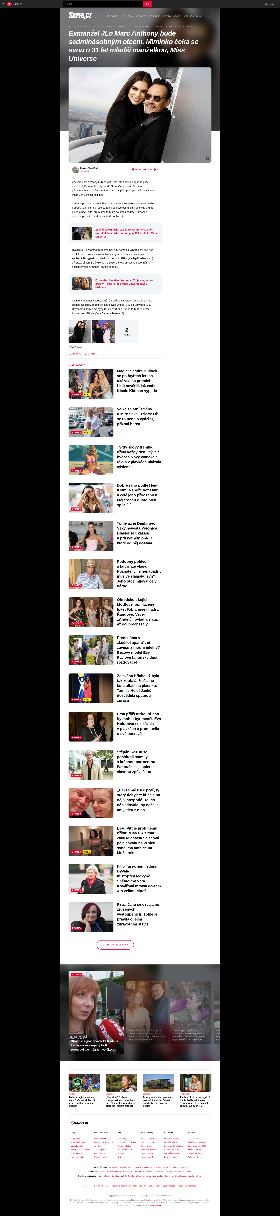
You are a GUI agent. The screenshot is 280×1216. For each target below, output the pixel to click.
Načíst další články (115, 945)
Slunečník (138, 1172)
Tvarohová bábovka (149, 1150)
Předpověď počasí (125, 1167)
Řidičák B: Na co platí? (196, 1150)
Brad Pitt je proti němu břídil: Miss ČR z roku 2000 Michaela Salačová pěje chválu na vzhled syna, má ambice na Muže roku (138, 840)
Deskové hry (158, 1176)
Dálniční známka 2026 (196, 1142)
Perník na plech (147, 1157)
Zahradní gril (179, 1172)
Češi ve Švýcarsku (171, 1150)
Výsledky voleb (77, 1146)
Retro (167, 16)
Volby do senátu (77, 1153)
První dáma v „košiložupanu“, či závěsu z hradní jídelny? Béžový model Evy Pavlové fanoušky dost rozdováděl (138, 650)
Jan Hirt (97, 1146)
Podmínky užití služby (137, 1186)
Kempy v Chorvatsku (172, 1139)
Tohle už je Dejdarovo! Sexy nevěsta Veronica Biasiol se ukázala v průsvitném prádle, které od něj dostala (137, 533)
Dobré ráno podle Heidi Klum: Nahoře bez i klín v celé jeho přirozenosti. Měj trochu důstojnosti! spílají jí (138, 495)
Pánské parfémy (194, 1176)
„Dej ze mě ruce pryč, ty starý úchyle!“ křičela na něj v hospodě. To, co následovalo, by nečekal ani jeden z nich (138, 800)
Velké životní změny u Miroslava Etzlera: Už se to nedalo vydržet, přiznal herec (137, 416)
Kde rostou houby (141, 1167)
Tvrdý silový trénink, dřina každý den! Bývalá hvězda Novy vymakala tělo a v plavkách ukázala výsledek (139, 457)
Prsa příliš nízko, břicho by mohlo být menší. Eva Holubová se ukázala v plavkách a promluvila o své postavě (139, 724)
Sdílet (149, 169)
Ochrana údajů (154, 1186)
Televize (154, 16)
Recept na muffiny (148, 1142)
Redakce (105, 1186)
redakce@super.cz (157, 1205)
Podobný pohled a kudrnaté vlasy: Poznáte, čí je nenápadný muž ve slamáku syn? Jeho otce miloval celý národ (139, 573)
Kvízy (177, 16)
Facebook (86, 1186)
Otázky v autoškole (195, 1153)
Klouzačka (147, 1172)
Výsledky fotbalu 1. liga (127, 1142)
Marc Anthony (76, 347)
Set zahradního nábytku (162, 1172)
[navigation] (3, 4)
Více (206, 16)
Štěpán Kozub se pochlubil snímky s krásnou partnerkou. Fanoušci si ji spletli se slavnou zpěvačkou (137, 762)
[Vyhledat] (147, 4)
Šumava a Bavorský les (173, 1146)
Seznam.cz (270, 4)
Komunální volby (77, 1157)
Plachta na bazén (114, 1172)
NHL (119, 1157)
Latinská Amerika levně (173, 1153)
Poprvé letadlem (170, 1142)
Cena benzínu (155, 1167)
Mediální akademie (119, 1186)
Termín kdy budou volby (80, 1150)
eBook (138, 169)
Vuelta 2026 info (100, 1139)
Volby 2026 (75, 1139)
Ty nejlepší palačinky (149, 1139)
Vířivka (188, 1172)
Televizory (169, 1176)
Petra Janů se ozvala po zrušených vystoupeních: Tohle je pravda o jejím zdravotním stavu (138, 914)
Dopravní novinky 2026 (197, 1146)
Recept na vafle (147, 1153)
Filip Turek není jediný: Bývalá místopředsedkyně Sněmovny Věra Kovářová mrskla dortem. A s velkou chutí (139, 878)
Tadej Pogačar (100, 1150)
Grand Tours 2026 (101, 1157)
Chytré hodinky (180, 1176)
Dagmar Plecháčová (89, 168)
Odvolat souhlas (169, 1186)
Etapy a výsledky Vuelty (103, 1142)
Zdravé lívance (147, 1146)
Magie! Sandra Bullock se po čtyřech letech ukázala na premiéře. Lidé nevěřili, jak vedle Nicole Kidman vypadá (137, 381)
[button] (140, 115)
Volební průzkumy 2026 (80, 1142)
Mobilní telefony (104, 1176)
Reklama (96, 1186)
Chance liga (122, 1139)
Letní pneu (147, 1176)
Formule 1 (122, 1153)
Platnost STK (193, 1157)
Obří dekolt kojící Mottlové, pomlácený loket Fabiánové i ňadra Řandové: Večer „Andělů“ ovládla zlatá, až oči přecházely (138, 611)
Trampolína (127, 1172)
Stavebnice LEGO (119, 1176)
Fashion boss (192, 16)
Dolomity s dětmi (170, 1157)
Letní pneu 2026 (194, 1139)
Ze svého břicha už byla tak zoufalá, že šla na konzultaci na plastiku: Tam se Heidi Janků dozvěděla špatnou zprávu (138, 688)
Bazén (103, 1172)
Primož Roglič (99, 1153)
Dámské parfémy (134, 1176)
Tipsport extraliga (124, 1146)
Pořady (141, 16)
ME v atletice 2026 (125, 1150)
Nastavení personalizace (188, 1186)
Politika (127, 16)
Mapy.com (113, 1167)
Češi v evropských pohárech (174, 1167)
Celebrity (112, 16)
